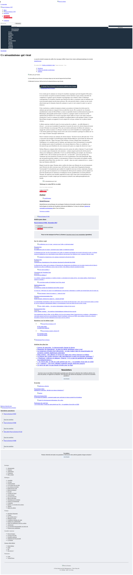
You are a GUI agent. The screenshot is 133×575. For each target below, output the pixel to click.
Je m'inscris (66, 456)
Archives (10, 46)
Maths (10, 36)
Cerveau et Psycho (12, 535)
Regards (10, 491)
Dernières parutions (8, 410)
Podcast (10, 48)
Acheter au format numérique (45, 227)
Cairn (9, 556)
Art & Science (11, 495)
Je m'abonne (43, 191)
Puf (8, 549)
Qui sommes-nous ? (12, 517)
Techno (10, 42)
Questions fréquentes (13, 513)
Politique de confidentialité (14, 521)
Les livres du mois (12, 496)
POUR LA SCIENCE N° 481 (48, 65)
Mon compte (11, 474)
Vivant (10, 32)
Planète (10, 43)
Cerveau (10, 37)
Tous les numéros (8, 419)
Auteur (42, 195)
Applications (11, 471)
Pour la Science (11, 534)
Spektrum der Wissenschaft (14, 538)
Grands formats (11, 483)
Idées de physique (12, 498)
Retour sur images (12, 490)
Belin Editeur (11, 546)
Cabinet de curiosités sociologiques (46, 70)
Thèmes (10, 45)
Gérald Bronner (37, 61)
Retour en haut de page (6, 406)
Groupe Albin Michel (9, 543)
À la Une (37, 383)
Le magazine (14, 30)
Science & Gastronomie (13, 501)
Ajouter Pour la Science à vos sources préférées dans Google (59, 86)
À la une (10, 482)
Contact (9, 515)
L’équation (10, 503)
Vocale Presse (11, 558)
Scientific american (12, 537)
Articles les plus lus (41, 344)
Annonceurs (10, 525)
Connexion (6, 20)
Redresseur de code (12, 488)
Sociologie (3, 50)
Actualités (10, 480)
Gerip (9, 547)
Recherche (6, 13)
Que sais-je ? (11, 551)
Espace (10, 33)
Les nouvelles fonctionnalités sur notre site (18, 526)
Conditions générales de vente (15, 520)
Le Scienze (10, 540)
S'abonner (40, 229)
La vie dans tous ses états (14, 485)
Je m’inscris (66, 378)
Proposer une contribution (14, 528)
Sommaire (40, 225)
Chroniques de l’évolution (14, 500)
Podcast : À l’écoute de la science (16, 504)
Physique (10, 35)
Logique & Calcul (12, 493)
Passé (10, 39)
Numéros (10, 470)
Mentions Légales (12, 518)
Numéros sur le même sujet (43, 320)
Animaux (40, 71)
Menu (5, 10)
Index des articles (12, 508)
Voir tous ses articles (44, 211)
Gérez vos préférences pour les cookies (17, 523)
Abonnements (15, 29)
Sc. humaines (12, 40)
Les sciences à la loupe (13, 487)
